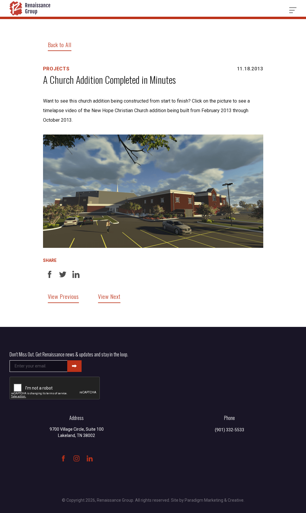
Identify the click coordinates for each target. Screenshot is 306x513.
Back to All (60, 44)
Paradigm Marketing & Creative (214, 500)
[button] (292, 10)
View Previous (63, 296)
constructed (136, 101)
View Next (109, 296)
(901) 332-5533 (229, 429)
